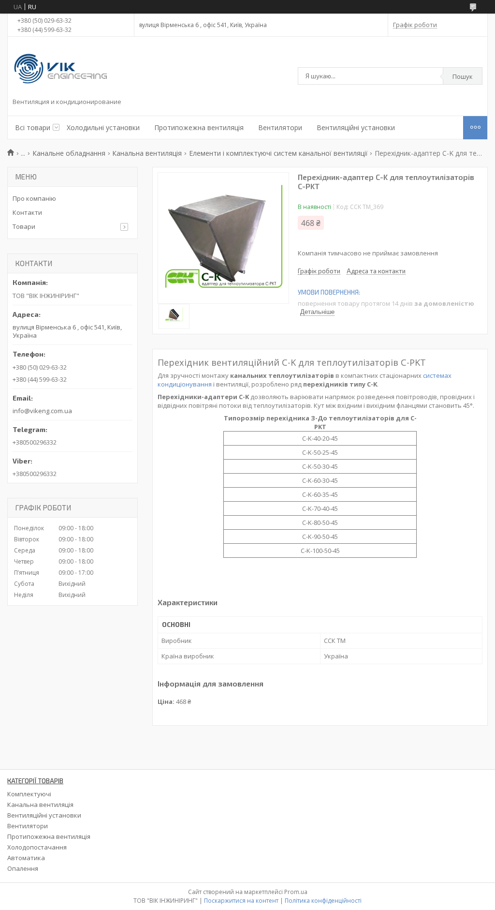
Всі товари (32, 127)
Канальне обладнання (68, 153)
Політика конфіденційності (323, 900)
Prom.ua (295, 892)
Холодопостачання (37, 847)
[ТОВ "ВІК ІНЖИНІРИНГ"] (61, 69)
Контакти (27, 212)
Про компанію (34, 198)
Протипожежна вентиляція (199, 127)
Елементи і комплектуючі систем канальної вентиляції (278, 153)
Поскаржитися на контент (241, 900)
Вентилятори (280, 127)
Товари (24, 226)
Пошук (462, 76)
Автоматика (26, 857)
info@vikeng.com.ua (42, 410)
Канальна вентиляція (147, 153)
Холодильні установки (103, 127)
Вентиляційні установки (356, 127)
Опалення (22, 868)
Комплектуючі (29, 794)
